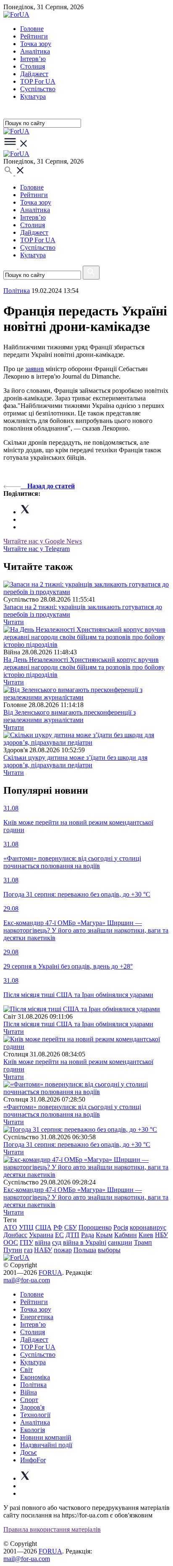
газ (28, 1249)
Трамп (143, 1242)
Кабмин (125, 1234)
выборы (109, 1249)
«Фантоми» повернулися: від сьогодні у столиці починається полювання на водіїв (72, 1110)
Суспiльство (37, 88)
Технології (35, 1414)
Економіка (35, 1377)
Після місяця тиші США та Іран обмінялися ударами (78, 1024)
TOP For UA (37, 81)
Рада (87, 1234)
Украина (41, 1234)
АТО (10, 1227)
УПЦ (26, 1227)
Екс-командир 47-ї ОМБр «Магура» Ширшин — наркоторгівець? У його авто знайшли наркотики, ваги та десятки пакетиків (85, 1197)
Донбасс (15, 1234)
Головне (32, 28)
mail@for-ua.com (26, 1280)
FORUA (50, 1272)
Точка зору (35, 43)
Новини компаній (45, 1437)
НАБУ (43, 1249)
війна (42, 1242)
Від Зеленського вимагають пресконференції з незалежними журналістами (69, 716)
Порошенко (95, 1227)
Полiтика (16, 290)
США (43, 1227)
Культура (33, 96)
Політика (33, 1384)
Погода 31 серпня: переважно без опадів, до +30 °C (76, 1144)
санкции (120, 1242)
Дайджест (34, 73)
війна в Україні (84, 1242)
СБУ (70, 1227)
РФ (58, 1227)
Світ (26, 1369)
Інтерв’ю (33, 58)
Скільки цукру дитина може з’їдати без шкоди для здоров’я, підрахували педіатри (75, 761)
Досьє (28, 1452)
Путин (12, 1249)
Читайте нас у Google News (42, 541)
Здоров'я (32, 1407)
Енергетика (36, 1316)
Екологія (32, 1429)
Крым (104, 1234)
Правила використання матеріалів (52, 1529)
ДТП (72, 1234)
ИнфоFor (33, 1459)
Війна (28, 1392)
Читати (13, 621)
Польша (84, 1249)
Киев (146, 1234)
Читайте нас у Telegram (36, 548)
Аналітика (35, 51)
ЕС (59, 1234)
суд (56, 1242)
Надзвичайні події (46, 1444)
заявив (34, 368)
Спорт (29, 1399)
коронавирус (148, 1227)
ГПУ (26, 1242)
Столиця (32, 66)
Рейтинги (34, 36)
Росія (120, 1227)
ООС (10, 1242)
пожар (63, 1249)
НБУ (161, 1234)
